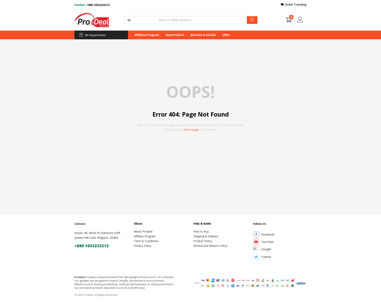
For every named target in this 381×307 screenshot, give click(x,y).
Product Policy (202, 241)
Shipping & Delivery (205, 236)
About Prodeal (143, 231)
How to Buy (201, 231)
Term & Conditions (146, 241)
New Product (175, 35)
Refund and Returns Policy (210, 246)
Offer (226, 35)
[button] (289, 19)
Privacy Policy (142, 246)
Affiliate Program (146, 35)
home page (191, 129)
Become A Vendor (203, 35)
